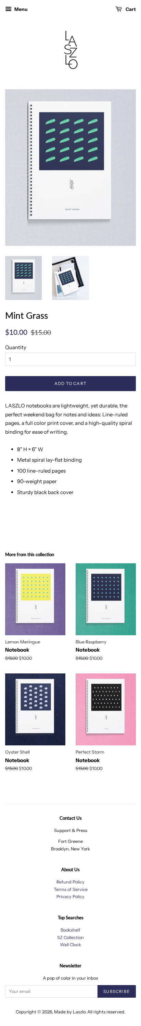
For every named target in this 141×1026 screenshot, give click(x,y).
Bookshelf (70, 930)
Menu (20, 9)
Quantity (15, 347)
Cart (130, 9)
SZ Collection (70, 937)
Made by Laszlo (69, 1011)
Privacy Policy (70, 896)
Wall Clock (70, 944)
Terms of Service (71, 889)
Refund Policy (70, 881)
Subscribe (116, 991)
